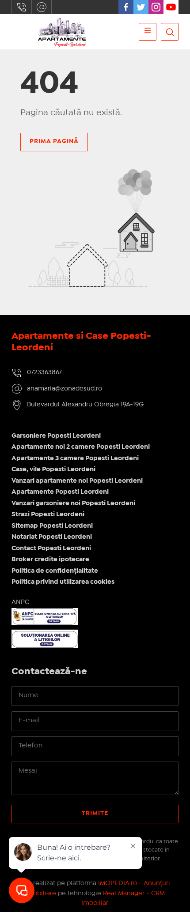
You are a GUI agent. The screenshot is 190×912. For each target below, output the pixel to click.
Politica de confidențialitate (54, 571)
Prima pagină (54, 141)
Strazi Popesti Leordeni (47, 514)
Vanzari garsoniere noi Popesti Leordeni (73, 503)
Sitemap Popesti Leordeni (52, 526)
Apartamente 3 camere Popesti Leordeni (75, 458)
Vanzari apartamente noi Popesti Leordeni (77, 481)
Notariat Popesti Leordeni (51, 537)
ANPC (20, 602)
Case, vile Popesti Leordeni (53, 469)
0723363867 (21, 7)
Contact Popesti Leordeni (51, 548)
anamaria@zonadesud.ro (41, 7)
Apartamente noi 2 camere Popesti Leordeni (80, 447)
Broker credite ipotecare (50, 559)
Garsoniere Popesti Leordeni (56, 436)
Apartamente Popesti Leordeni (60, 492)
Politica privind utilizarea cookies (62, 582)
